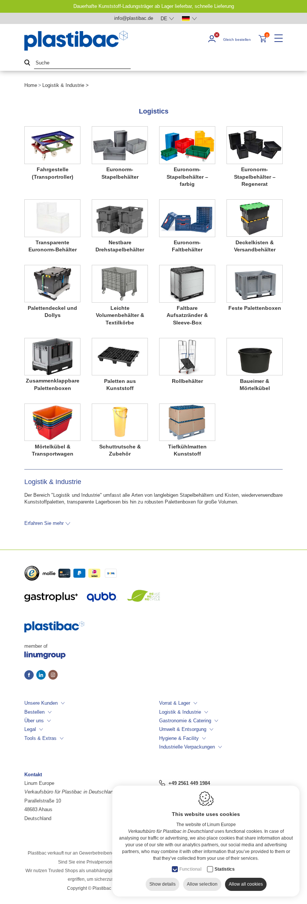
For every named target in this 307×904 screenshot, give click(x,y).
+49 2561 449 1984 (189, 783)
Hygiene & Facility (179, 738)
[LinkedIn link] (42, 675)
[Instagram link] (53, 675)
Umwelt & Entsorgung (182, 729)
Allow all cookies (246, 884)
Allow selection (202, 884)
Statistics (225, 869)
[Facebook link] (30, 675)
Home (30, 85)
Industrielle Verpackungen (187, 747)
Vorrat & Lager (174, 703)
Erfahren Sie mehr (44, 523)
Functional (190, 869)
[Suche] (27, 63)
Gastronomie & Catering (185, 720)
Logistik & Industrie (180, 712)
